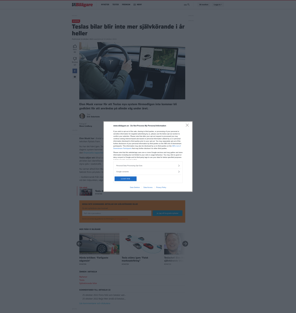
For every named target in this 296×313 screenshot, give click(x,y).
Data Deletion (135, 187)
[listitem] (148, 165)
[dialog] (148, 156)
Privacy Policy (161, 187)
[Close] (188, 126)
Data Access (148, 187)
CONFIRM (125, 179)
